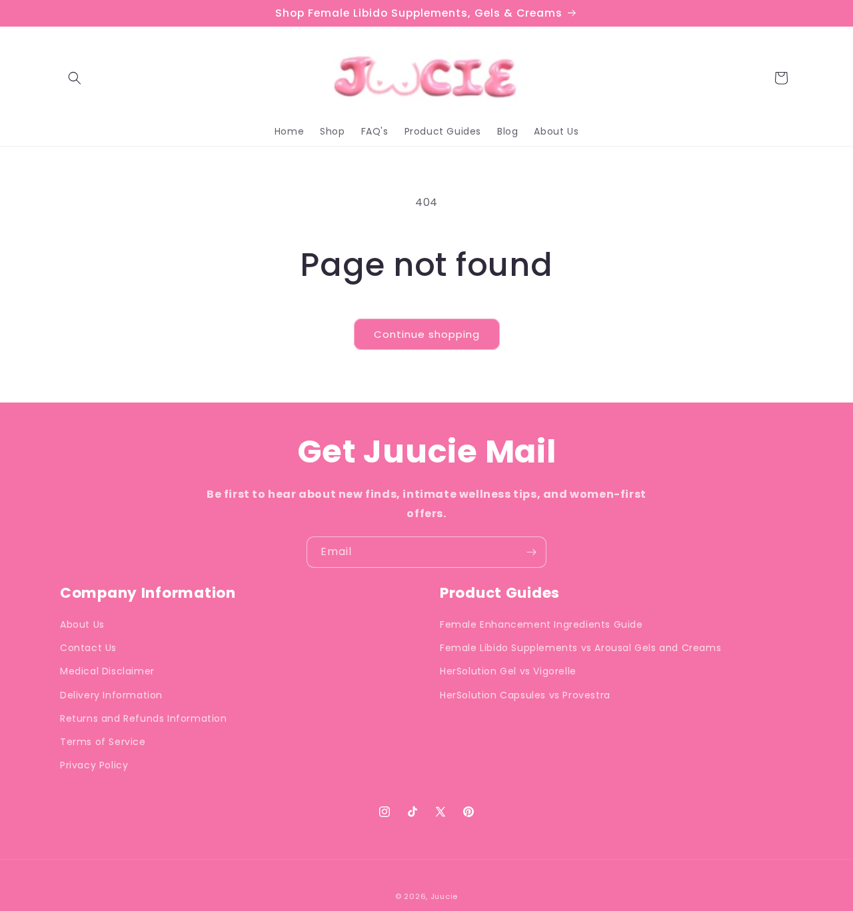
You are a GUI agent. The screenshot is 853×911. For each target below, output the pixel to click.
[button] (74, 78)
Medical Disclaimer (107, 671)
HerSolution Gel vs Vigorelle (508, 671)
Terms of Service (103, 741)
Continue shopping (427, 334)
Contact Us (88, 647)
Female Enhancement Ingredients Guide (541, 624)
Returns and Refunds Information (143, 718)
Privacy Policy (94, 765)
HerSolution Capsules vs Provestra (525, 695)
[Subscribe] (531, 552)
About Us (82, 624)
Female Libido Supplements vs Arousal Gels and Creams (580, 647)
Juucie (444, 896)
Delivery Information (111, 695)
